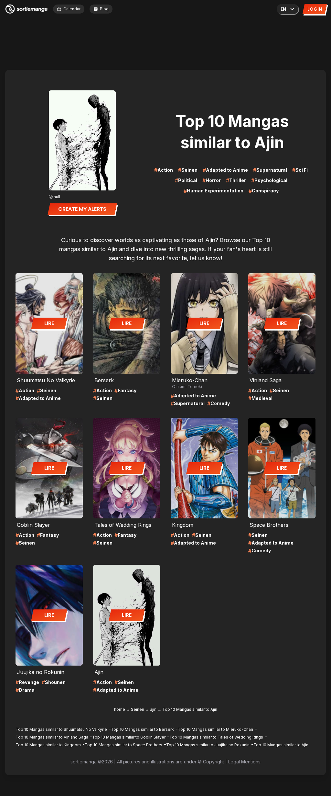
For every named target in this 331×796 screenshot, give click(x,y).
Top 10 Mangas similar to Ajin (280, 744)
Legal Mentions (244, 761)
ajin (153, 709)
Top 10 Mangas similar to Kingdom (48, 744)
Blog (104, 8)
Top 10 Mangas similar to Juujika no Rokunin (208, 744)
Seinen (137, 709)
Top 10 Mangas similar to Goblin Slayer (129, 737)
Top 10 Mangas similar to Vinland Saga (52, 737)
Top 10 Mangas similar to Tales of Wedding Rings (216, 737)
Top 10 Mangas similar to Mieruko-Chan (215, 729)
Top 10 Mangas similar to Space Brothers (123, 744)
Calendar (71, 8)
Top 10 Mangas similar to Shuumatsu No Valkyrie (61, 729)
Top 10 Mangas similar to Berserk (142, 729)
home (119, 709)
